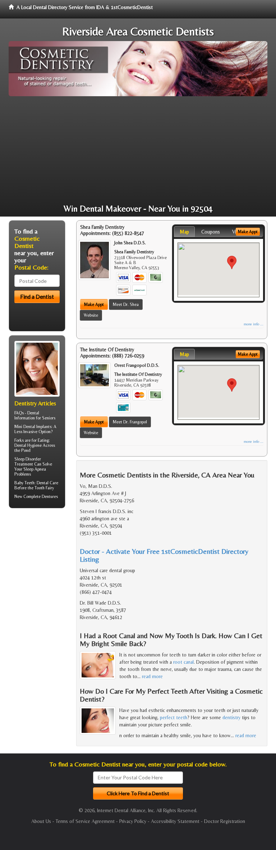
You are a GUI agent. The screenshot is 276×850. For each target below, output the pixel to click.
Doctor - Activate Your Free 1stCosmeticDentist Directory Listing (164, 555)
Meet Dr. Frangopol (130, 421)
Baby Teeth (24, 482)
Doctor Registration (224, 821)
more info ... (253, 324)
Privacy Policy (132, 821)
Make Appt (94, 304)
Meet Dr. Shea (126, 304)
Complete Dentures (40, 496)
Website (91, 315)
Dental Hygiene (28, 445)
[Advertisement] (138, 150)
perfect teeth (173, 717)
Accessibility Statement (175, 821)
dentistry (231, 717)
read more (152, 676)
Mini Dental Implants (32, 426)
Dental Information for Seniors (34, 415)
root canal (183, 662)
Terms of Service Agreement (85, 821)
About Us (41, 821)
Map (184, 232)
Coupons (210, 232)
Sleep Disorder (27, 459)
